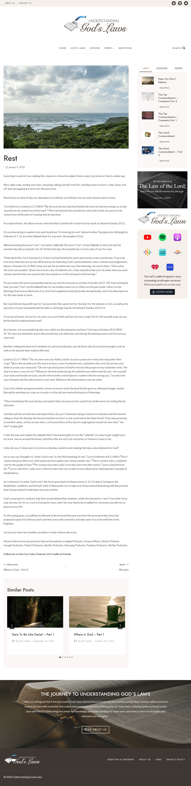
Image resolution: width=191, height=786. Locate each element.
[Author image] (13, 641)
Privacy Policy (176, 759)
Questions (125, 48)
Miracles (124, 567)
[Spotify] (174, 3)
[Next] (120, 625)
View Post (165, 88)
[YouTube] (186, 3)
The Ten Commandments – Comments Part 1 (168, 117)
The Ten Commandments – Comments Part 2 (168, 98)
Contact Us (25, 3)
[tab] (60, 657)
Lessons (95, 48)
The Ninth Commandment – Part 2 (170, 152)
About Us (10, 3)
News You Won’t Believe (167, 80)
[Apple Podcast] (180, 3)
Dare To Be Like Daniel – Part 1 (33, 634)
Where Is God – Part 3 (16, 567)
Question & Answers (120, 759)
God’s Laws (78, 48)
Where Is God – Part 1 (89, 634)
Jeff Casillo (24, 641)
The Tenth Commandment (166, 134)
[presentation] (35, 612)
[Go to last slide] (12, 625)
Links (158, 759)
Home (62, 48)
